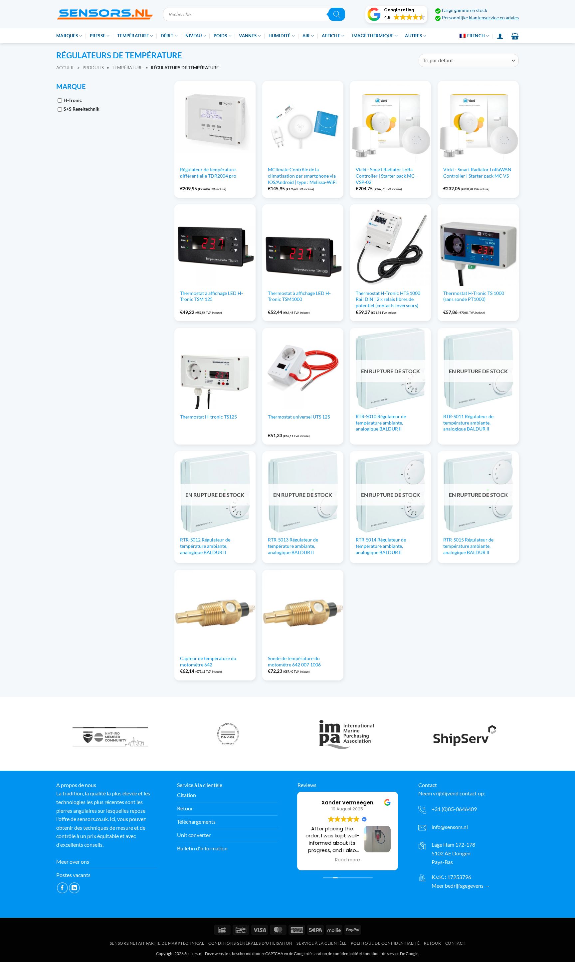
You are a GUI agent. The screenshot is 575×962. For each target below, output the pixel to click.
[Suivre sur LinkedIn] (74, 887)
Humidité (279, 35)
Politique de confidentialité (385, 943)
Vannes (248, 35)
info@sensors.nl (450, 827)
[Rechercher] (336, 14)
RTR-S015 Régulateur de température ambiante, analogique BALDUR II (468, 546)
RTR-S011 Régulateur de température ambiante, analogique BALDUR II (468, 423)
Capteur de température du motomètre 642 (208, 661)
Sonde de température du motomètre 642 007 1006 (294, 661)
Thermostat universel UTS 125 (299, 417)
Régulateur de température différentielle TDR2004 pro (208, 173)
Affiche (331, 35)
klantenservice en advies (494, 17)
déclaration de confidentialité (332, 953)
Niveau (193, 35)
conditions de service (381, 953)
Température (133, 35)
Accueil (65, 67)
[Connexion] (500, 36)
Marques (67, 35)
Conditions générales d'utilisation (250, 943)
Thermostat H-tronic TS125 (208, 417)
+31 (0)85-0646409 (454, 809)
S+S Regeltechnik (81, 109)
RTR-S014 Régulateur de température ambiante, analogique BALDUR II (381, 546)
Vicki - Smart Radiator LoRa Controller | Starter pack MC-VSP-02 (386, 176)
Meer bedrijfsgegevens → (461, 885)
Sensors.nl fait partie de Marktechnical (157, 943)
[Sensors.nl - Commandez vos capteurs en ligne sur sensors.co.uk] (104, 14)
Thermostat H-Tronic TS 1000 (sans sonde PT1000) (473, 296)
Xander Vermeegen (347, 802)
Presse (97, 35)
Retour (432, 943)
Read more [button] (347, 860)
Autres (413, 35)
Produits (93, 67)
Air (306, 35)
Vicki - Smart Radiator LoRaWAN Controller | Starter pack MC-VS (477, 173)
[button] (396, 14)
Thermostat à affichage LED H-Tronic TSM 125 (211, 296)
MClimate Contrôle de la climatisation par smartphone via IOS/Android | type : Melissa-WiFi (302, 176)
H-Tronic (73, 100)
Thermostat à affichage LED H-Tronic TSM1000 (299, 296)
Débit (167, 35)
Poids (220, 35)
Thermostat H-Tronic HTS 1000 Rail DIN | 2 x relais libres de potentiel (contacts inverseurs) (388, 299)
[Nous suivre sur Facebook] (62, 887)
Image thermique (372, 35)
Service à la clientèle (321, 943)
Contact (455, 943)
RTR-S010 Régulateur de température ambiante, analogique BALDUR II (381, 423)
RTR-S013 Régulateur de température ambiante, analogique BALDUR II (293, 546)
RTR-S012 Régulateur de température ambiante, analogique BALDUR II (205, 546)
